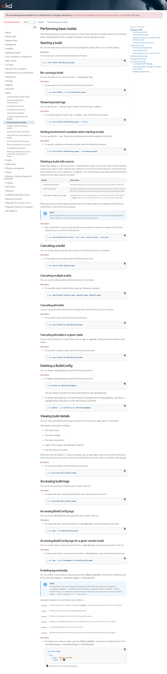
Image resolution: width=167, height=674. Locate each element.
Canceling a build (137, 45)
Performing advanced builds (18, 132)
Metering (9, 191)
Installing (9, 48)
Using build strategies (15, 113)
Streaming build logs (140, 35)
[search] (34, 27)
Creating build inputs (15, 106)
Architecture (11, 44)
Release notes (11, 40)
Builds (41, 22)
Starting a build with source (143, 43)
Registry (9, 85)
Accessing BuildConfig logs (143, 64)
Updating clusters (13, 52)
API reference (11, 211)
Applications (11, 164)
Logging (9, 183)
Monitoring (10, 187)
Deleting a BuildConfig (138, 56)
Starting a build (136, 30)
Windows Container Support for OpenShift (18, 177)
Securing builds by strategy (18, 141)
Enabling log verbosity (141, 71)
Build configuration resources (19, 144)
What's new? (11, 36)
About (8, 32)
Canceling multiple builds (142, 48)
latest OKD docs (133, 15)
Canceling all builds (140, 50)
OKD (25, 22)
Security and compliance (16, 69)
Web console (11, 60)
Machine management (15, 168)
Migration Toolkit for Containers (19, 207)
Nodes (8, 172)
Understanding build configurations (15, 101)
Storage (9, 81)
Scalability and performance (18, 195)
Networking (10, 77)
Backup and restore (14, 199)
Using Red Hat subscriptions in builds (19, 136)
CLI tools (9, 64)
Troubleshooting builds (16, 148)
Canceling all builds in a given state (146, 53)
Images (9, 160)
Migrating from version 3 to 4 (18, 203)
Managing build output (16, 109)
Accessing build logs (138, 62)
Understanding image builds (18, 97)
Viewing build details (138, 59)
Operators (10, 89)
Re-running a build (140, 32)
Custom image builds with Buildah (17, 117)
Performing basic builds (16, 122)
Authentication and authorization (19, 73)
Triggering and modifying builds (17, 127)
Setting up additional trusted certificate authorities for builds (18, 154)
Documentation (12, 22)
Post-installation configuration (19, 56)
